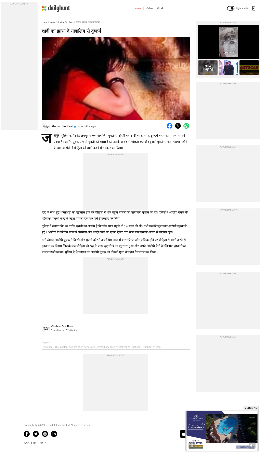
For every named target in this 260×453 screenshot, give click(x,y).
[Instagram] (45, 434)
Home (44, 22)
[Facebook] (27, 434)
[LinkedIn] (54, 434)
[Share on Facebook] (169, 125)
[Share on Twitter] (178, 125)
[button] (230, 8)
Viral (160, 8)
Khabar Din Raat (65, 22)
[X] (36, 434)
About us (30, 443)
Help (42, 443)
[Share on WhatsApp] (186, 125)
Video (149, 8)
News (138, 8)
